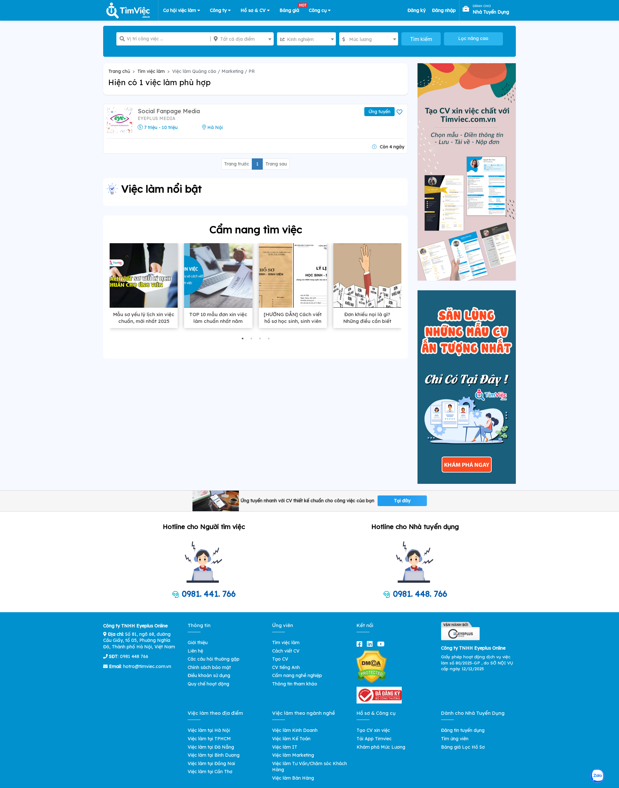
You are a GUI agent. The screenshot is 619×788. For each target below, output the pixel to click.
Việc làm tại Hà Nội (209, 730)
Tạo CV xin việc (373, 730)
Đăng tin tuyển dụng (463, 730)
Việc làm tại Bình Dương (214, 755)
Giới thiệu (198, 642)
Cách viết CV (286, 651)
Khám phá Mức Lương (381, 747)
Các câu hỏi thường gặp (214, 659)
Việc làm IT (284, 747)
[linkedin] (371, 644)
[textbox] (242, 39)
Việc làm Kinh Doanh (295, 730)
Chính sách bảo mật (209, 667)
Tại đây (402, 501)
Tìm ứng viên (454, 739)
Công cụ (318, 10)
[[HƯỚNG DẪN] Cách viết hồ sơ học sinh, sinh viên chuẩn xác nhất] (293, 275)
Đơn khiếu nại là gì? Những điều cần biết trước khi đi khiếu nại (367, 321)
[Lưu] (400, 112)
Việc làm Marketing (293, 755)
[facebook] (361, 644)
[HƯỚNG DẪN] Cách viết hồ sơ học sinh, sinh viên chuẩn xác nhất (293, 321)
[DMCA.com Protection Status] (372, 666)
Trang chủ (119, 71)
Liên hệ (195, 651)
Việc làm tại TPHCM (209, 739)
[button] (243, 338)
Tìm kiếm (421, 39)
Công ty (219, 10)
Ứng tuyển (379, 112)
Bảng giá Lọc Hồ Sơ (463, 747)
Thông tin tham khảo (294, 684)
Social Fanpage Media (169, 111)
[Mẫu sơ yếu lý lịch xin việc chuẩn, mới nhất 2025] (144, 275)
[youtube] (382, 644)
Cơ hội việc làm (180, 10)
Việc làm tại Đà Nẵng (211, 747)
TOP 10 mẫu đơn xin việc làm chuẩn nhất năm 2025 (218, 321)
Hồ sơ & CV (254, 10)
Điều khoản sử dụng (209, 675)
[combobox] (242, 38)
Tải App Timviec (374, 739)
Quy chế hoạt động (208, 684)
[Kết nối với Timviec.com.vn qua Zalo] (597, 776)
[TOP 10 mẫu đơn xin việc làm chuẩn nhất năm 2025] (218, 275)
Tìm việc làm (151, 71)
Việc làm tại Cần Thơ (210, 771)
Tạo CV (280, 659)
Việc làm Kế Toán (291, 739)
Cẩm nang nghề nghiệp (297, 675)
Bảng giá (292, 9)
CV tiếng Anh (286, 667)
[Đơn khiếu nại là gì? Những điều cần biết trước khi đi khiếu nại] (367, 275)
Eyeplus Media (156, 118)
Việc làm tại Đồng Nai (211, 763)
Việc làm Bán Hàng (293, 778)
